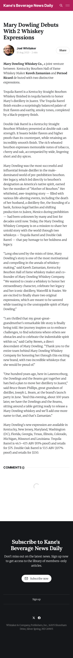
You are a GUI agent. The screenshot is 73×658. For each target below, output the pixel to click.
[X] (33, 617)
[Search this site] (61, 5)
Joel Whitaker (26, 48)
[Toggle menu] (67, 5)
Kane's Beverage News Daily (28, 5)
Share (62, 50)
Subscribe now (39, 578)
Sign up (36, 599)
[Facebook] (39, 617)
